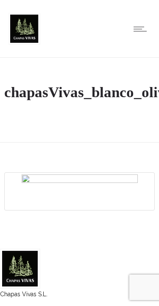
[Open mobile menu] (142, 28)
